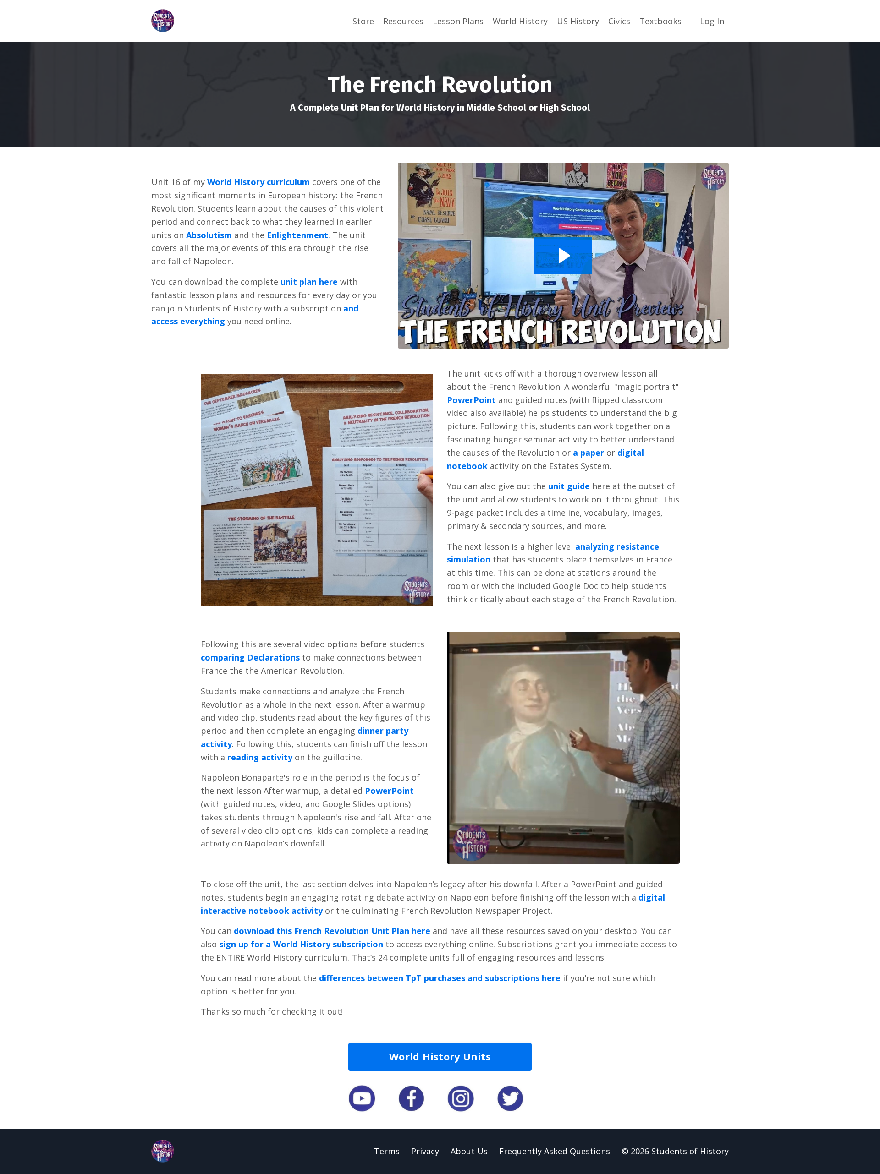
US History (578, 21)
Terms (387, 1151)
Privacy (425, 1151)
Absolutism (209, 234)
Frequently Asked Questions (554, 1151)
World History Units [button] (440, 1056)
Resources (403, 21)
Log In (712, 21)
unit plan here (309, 281)
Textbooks (660, 21)
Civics (619, 21)
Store (363, 21)
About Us (469, 1151)
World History (520, 21)
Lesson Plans (458, 21)
